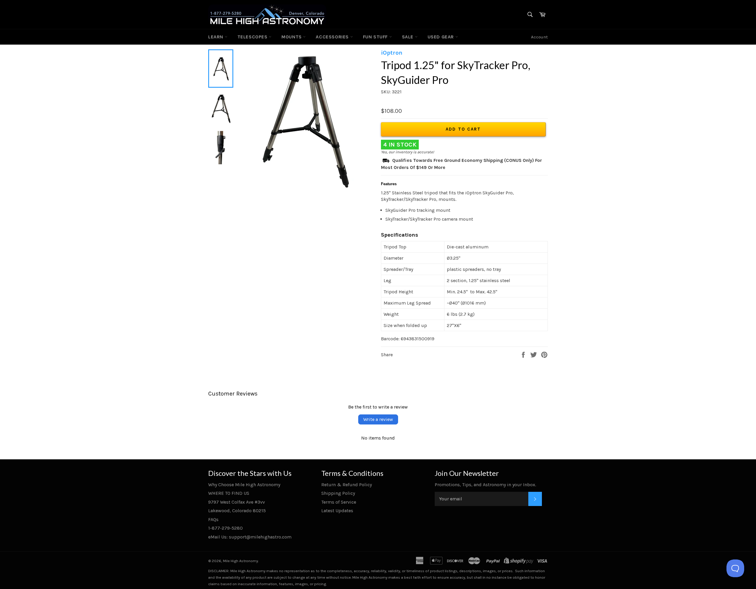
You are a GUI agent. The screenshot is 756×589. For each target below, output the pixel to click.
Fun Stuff (376, 37)
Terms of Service (338, 502)
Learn (216, 37)
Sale (408, 37)
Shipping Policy (338, 493)
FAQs (213, 519)
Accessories (333, 37)
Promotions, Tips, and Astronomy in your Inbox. (485, 484)
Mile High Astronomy (240, 561)
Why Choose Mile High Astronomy (244, 484)
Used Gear (441, 37)
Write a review (378, 419)
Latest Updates (337, 510)
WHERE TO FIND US (228, 493)
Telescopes (253, 37)
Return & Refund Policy (346, 484)
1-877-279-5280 (225, 528)
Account (539, 37)
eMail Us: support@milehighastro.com (249, 537)
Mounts (292, 37)
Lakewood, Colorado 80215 (237, 510)
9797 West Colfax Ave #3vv (236, 502)
